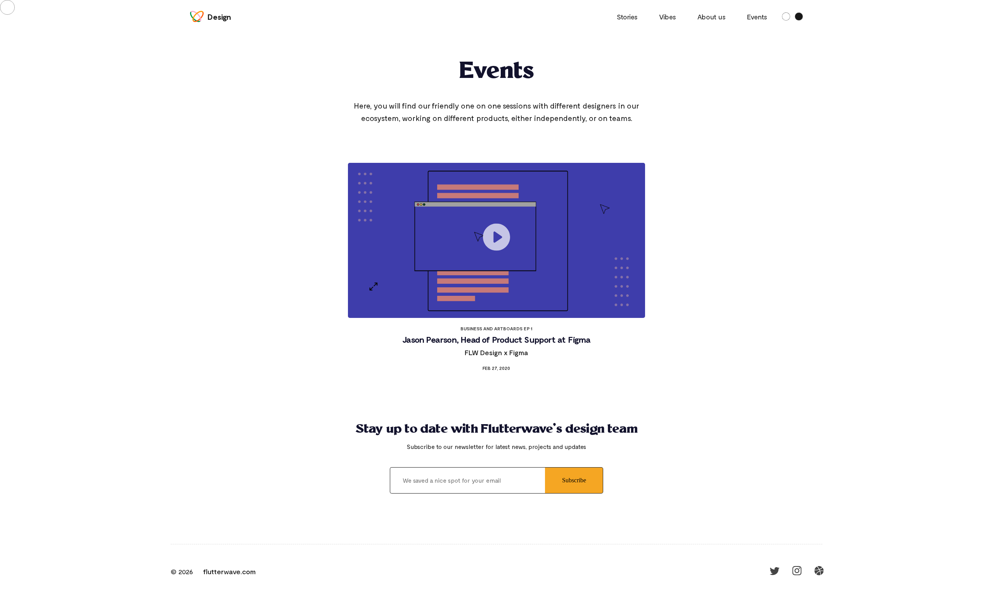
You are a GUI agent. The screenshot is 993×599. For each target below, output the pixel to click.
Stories (627, 16)
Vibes (667, 16)
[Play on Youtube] (496, 240)
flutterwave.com (229, 571)
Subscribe (574, 480)
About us (711, 16)
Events (757, 16)
